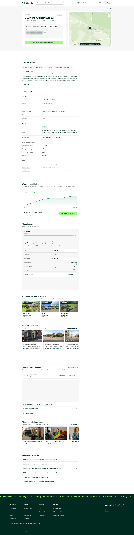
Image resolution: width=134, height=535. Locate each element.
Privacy (42, 531)
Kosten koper (27, 254)
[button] (90, 27)
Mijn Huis (79, 3)
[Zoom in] (109, 14)
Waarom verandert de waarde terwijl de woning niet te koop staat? (42, 468)
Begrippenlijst (42, 511)
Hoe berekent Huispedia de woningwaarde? (36, 464)
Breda (74, 496)
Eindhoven (20, 496)
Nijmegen (87, 496)
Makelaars (101, 3)
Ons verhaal (13, 508)
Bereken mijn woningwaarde (90, 3)
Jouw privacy (42, 515)
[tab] (28, 244)
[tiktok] (118, 505)
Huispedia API (27, 515)
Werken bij (13, 518)
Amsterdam (103, 496)
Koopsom (26, 250)
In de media (13, 511)
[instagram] (114, 505)
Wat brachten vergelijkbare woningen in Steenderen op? (40, 473)
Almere (62, 496)
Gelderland (24, 9)
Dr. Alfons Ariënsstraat (46, 9)
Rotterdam (119, 496)
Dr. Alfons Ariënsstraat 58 (20, 523)
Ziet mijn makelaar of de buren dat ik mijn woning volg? (39, 481)
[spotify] (110, 505)
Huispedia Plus (57, 508)
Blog (11, 515)
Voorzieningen (48, 404)
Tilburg (49, 496)
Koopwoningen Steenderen (33, 9)
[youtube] (106, 505)
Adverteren (27, 518)
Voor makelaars (28, 508)
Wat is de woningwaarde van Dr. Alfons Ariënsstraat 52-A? (40, 459)
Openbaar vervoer (29, 404)
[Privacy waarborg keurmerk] (108, 510)
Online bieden (27, 511)
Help (40, 508)
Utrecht (5, 496)
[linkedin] (122, 505)
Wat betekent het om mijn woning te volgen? (36, 477)
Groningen (35, 496)
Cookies (48, 531)
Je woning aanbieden (58, 515)
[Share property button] (107, 9)
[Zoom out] (109, 16)
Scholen (39, 404)
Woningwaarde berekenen (60, 511)
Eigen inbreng (27, 258)
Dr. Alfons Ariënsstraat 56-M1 (35, 523)
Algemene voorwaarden (31, 531)
